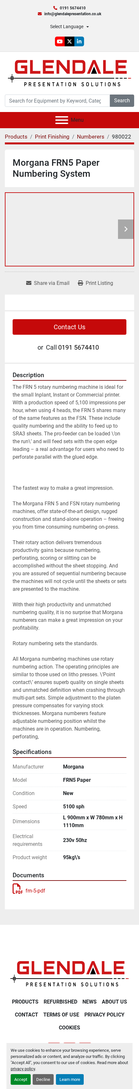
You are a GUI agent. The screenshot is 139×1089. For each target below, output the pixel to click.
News (89, 1002)
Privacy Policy (104, 1015)
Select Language (66, 26)
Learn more (69, 1079)
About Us (114, 1002)
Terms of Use (61, 1015)
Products (25, 1002)
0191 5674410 (73, 8)
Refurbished (60, 1002)
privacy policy (23, 1068)
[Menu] (61, 120)
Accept (20, 1079)
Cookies (69, 1028)
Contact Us (69, 327)
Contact (26, 1015)
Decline (43, 1079)
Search (122, 100)
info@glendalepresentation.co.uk (72, 14)
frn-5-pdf (35, 891)
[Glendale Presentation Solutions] (69, 973)
